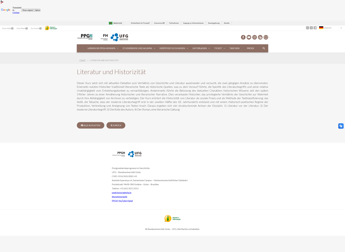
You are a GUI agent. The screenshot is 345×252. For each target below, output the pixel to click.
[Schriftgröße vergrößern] (307, 27)
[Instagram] (254, 37)
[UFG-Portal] (119, 40)
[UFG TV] (266, 37)
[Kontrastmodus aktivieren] (315, 27)
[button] (101, 48)
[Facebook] (243, 37)
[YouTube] (249, 37)
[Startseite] (84, 39)
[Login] (2, 2)
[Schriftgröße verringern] (311, 27)
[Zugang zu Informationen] (51, 28)
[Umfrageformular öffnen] (263, 48)
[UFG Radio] (260, 37)
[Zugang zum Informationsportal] (172, 221)
